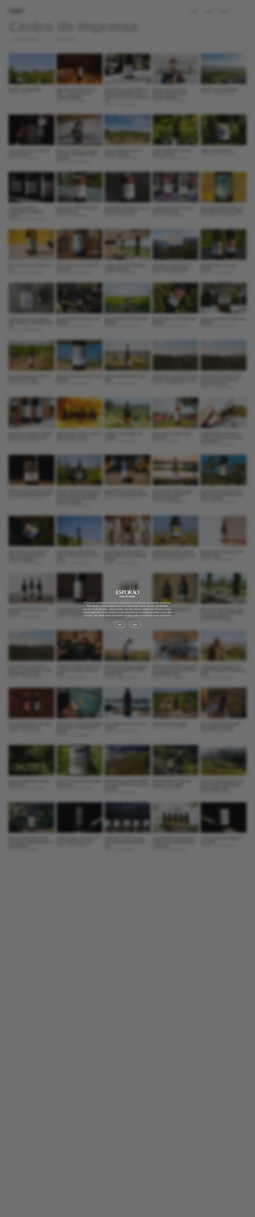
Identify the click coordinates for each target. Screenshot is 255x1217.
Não (135, 624)
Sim (119, 624)
